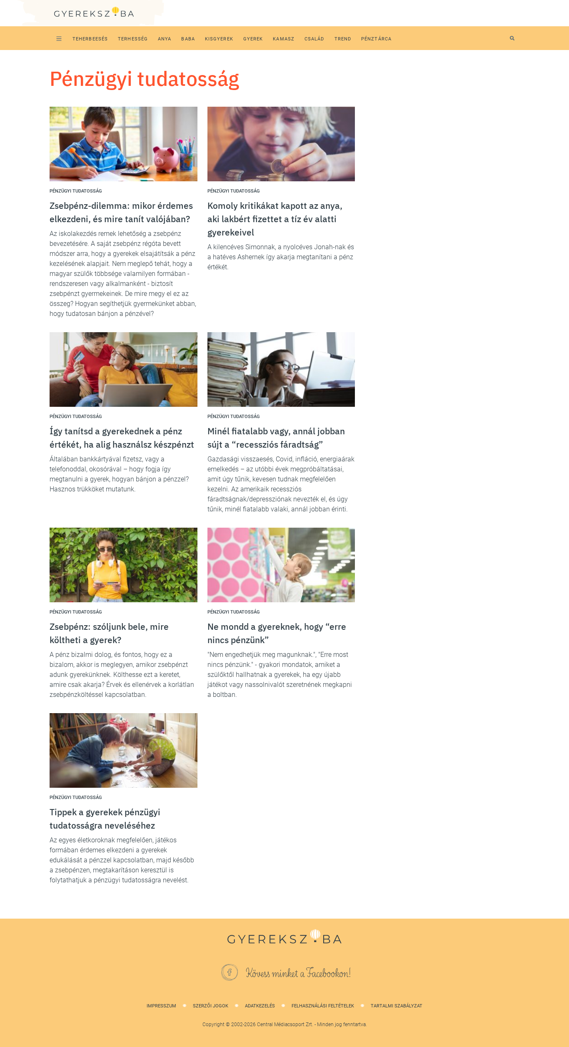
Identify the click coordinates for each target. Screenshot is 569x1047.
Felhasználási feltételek (323, 1006)
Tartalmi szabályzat (396, 1006)
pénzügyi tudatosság (76, 191)
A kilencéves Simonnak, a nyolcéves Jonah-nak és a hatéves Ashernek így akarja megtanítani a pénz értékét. (280, 257)
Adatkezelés (260, 1006)
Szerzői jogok (210, 1006)
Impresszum (161, 1006)
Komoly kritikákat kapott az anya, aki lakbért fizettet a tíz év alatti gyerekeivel (274, 219)
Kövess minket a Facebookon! (298, 973)
